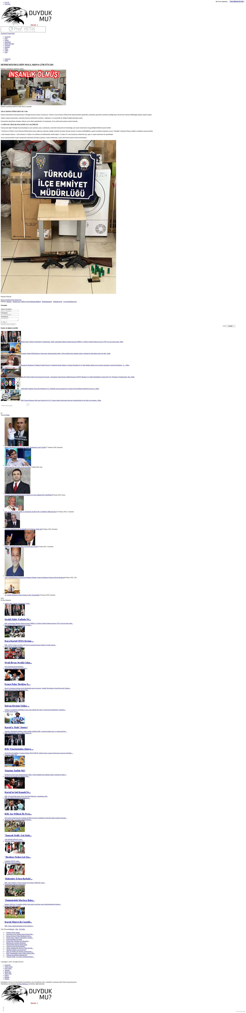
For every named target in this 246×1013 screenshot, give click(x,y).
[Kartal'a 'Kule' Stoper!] (15, 723)
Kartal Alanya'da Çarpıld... (18, 922)
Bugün (12, 929)
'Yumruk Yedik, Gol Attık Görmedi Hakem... (18, 819)
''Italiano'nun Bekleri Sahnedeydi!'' (16, 955)
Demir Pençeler (9, 44)
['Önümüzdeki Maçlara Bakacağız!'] (15, 896)
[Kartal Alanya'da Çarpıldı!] (15, 918)
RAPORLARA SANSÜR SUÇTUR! (25, 546)
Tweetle (7, 300)
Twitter (9, 33)
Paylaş (3, 300)
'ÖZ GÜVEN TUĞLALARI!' (21, 467)
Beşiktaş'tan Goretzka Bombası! (16, 943)
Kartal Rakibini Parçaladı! (14, 939)
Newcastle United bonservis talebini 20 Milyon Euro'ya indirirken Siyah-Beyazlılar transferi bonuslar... (36, 818)
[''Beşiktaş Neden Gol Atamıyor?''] (15, 853)
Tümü (7, 415)
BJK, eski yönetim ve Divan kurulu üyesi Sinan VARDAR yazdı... (25, 883)
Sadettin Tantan (9, 546)
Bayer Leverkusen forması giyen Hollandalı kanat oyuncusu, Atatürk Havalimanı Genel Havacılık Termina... (38, 688)
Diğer (6, 49)
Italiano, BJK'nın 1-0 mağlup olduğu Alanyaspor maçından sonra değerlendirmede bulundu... (33, 904)
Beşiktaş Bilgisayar (22, 984)
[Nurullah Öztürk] (17, 493)
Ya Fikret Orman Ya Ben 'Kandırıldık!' (28, 595)
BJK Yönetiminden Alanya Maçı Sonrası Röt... (20, 953)
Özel (6, 38)
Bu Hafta (22, 929)
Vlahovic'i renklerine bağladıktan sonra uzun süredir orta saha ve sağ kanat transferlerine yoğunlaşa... (35, 710)
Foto (6, 52)
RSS (13, 33)
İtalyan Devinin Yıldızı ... (17, 706)
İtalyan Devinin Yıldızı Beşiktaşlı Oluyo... (19, 936)
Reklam (7, 977)
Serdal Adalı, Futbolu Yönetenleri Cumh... (17, 603)
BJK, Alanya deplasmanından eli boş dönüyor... (19, 926)
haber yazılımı (239, 1011)
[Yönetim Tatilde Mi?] (15, 766)
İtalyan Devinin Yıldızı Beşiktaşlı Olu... (17, 690)
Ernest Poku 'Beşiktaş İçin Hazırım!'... (16, 668)
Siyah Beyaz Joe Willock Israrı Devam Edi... (19, 934)
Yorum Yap (17, 300)
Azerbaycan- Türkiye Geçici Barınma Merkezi (27, 301)
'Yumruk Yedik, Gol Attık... (18, 835)
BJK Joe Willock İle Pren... (18, 814)
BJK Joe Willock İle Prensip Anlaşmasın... (17, 798)
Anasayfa (7, 37)
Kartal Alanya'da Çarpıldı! (13, 906)
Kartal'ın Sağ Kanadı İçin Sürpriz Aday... (17, 776)
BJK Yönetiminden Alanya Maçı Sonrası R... (18, 733)
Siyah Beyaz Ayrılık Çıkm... (18, 662)
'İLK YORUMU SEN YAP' (237, 1)
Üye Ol (7, 2)
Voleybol (7, 45)
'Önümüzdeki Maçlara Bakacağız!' (15, 884)
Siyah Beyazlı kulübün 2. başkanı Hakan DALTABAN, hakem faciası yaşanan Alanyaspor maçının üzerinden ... (39, 753)
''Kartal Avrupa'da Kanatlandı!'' (15, 946)
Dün (16, 929)
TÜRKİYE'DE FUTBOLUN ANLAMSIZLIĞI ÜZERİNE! (33, 495)
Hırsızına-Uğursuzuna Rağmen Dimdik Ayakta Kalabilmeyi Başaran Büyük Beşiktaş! (38, 577)
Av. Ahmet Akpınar (10, 595)
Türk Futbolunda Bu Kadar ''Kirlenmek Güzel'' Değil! (29, 447)
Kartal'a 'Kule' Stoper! (11, 711)
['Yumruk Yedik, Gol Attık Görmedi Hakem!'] (15, 831)
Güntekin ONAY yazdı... (12, 861)
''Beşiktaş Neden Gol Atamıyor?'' (15, 841)
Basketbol (8, 42)
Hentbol (7, 47)
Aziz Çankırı (8, 577)
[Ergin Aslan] (18, 465)
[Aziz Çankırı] (14, 576)
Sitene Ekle (8, 973)
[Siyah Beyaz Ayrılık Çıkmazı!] (15, 658)
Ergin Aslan (8, 467)
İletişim (7, 979)
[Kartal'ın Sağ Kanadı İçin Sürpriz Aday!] (15, 788)
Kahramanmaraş (47, 301)
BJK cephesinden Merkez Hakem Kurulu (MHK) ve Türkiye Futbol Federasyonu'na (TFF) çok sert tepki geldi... (39, 623)
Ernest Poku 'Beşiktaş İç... (17, 684)
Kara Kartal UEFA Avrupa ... (19, 641)
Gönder (230, 326)
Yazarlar (7, 970)
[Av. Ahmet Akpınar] (12, 593)
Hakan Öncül (9, 447)
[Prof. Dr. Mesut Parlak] (14, 510)
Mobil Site (8, 972)
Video (6, 50)
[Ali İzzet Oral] (12, 527)
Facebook (4, 33)
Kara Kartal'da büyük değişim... (14, 666)
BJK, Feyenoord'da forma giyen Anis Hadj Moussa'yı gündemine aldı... (26, 796)
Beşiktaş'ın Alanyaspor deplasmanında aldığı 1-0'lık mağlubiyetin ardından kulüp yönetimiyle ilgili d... (35, 774)
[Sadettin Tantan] (20, 545)
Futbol (7, 40)
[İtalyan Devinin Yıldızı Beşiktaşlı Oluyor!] (15, 702)
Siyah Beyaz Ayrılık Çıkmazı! (14, 647)
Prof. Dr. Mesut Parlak (11, 512)
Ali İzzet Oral (9, 529)
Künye (7, 975)
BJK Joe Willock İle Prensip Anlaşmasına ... (19, 951)
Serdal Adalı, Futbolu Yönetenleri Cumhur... (19, 938)
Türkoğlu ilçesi (57, 301)
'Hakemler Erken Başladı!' (13, 863)
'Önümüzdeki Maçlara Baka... (19, 900)
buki (244, 1011)
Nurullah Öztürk (10, 495)
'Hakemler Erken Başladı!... (18, 878)
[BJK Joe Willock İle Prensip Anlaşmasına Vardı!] (15, 810)
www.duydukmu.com (70, 301)
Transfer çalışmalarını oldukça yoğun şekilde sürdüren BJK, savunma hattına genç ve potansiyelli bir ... (36, 731)
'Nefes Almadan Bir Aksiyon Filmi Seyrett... (19, 948)
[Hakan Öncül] (17, 445)
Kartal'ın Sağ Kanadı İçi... (18, 792)
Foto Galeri (8, 968)
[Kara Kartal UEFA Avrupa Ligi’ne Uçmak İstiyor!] (15, 637)
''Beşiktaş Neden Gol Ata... (18, 857)
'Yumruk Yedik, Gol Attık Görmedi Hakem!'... (20, 957)
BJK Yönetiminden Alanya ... (19, 749)
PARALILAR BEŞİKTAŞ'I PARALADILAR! (27, 529)
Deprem (9, 301)
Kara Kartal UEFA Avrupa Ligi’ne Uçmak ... (18, 625)
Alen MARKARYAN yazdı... (14, 839)
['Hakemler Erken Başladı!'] (15, 874)
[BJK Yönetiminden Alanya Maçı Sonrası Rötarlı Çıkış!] (15, 745)
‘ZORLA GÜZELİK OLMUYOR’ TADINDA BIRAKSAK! (37, 512)
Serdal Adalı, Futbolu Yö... (18, 619)
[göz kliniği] (23, 32)
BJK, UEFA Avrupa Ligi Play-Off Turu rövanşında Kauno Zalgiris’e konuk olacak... (30, 645)
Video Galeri (8, 967)
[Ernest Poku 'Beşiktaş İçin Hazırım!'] (15, 680)
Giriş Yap (7, 4)
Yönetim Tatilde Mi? (11, 755)
